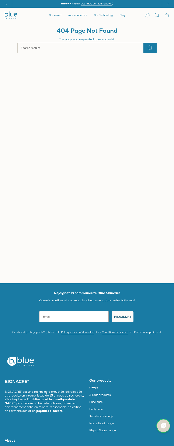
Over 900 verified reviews (96, 3)
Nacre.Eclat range (101, 423)
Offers (93, 388)
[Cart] (167, 15)
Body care (96, 409)
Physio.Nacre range (102, 430)
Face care (96, 402)
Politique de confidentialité (77, 332)
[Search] (150, 48)
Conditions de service (115, 332)
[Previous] (6, 4)
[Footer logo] (20, 361)
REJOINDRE (122, 316)
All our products (100, 395)
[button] (55, 15)
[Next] (167, 4)
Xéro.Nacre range (101, 416)
